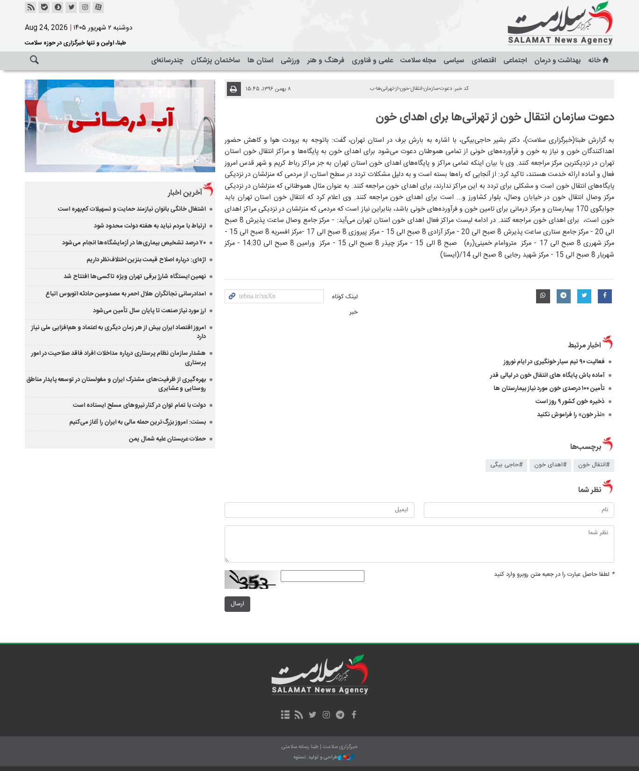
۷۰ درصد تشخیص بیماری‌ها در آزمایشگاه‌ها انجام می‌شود (134, 243)
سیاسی (453, 60)
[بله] (44, 7)
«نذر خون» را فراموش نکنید (571, 415)
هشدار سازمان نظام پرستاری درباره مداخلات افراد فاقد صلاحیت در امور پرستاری (118, 357)
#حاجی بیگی (506, 465)
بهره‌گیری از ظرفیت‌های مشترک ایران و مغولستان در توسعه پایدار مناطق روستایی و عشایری (116, 384)
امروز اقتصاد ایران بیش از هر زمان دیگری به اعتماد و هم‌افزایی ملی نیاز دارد (118, 332)
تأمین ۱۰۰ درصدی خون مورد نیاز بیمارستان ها (549, 388)
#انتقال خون (594, 465)
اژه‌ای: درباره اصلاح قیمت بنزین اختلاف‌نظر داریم (146, 260)
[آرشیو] (285, 716)
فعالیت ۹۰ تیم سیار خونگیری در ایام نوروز (554, 362)
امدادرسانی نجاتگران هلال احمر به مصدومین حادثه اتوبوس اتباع (125, 294)
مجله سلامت (418, 60)
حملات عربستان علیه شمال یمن (167, 439)
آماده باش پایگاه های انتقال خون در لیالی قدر (547, 375)
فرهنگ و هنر (325, 60)
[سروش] (57, 7)
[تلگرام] (340, 716)
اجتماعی (515, 60)
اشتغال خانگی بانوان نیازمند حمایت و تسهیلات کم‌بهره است (132, 209)
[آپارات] (98, 7)
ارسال (237, 604)
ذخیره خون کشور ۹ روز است (570, 402)
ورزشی (290, 60)
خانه (594, 60)
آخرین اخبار (185, 193)
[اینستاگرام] (84, 7)
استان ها (260, 60)
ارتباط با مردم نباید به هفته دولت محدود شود (150, 226)
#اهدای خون (550, 465)
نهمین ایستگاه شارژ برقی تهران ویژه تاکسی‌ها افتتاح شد (135, 277)
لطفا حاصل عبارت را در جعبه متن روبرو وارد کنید (554, 574)
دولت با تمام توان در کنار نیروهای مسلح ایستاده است (139, 405)
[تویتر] (71, 7)
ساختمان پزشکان (215, 60)
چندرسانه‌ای (167, 60)
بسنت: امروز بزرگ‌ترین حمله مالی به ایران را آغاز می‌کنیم (137, 422)
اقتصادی (484, 60)
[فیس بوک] (353, 716)
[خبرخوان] (30, 7)
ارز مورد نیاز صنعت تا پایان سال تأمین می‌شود (149, 311)
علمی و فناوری (372, 60)
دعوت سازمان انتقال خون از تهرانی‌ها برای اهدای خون (495, 117)
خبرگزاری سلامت (539, 23)
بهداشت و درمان (557, 60)
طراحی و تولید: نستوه (316, 758)
